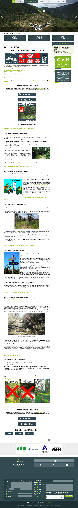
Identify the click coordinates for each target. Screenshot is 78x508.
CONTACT (63, 1)
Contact (51, 505)
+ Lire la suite (69, 53)
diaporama (6, 81)
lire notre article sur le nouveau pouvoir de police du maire (38, 184)
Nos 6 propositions (22, 33)
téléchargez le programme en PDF (39, 80)
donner (39, 38)
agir (63, 37)
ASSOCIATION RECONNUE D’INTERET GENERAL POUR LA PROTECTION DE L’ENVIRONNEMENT (39, 504)
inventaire (17, 304)
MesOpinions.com (40, 88)
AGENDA (48, 1)
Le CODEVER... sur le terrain (13, 33)
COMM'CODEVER (36, 505)
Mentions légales (44, 505)
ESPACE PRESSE (29, 505)
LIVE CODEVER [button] (55, 1)
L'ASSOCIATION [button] (19, 1)
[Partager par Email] (49, 440)
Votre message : (49, 482)
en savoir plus (62, 493)
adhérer (15, 37)
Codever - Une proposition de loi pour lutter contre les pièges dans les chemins (29, 301)
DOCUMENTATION (21, 505)
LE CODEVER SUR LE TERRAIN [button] (31, 1)
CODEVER (6, 33)
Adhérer (54, 460)
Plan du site (57, 505)
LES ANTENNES (42, 1)
